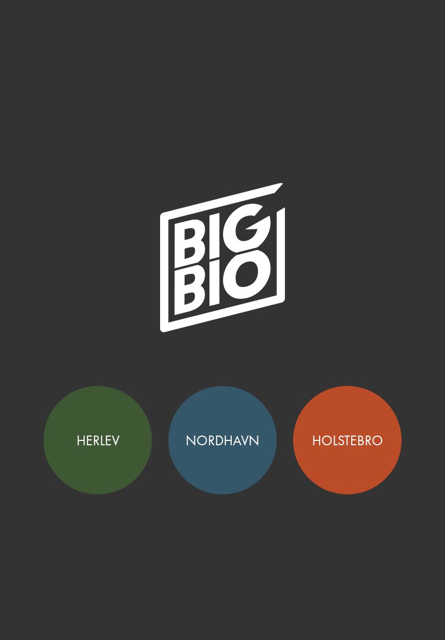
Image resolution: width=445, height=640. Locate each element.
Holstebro (347, 440)
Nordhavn (222, 440)
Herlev (98, 440)
